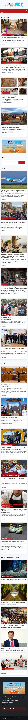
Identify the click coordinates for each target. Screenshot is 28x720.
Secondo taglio (9, 444)
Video (19, 475)
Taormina (11, 34)
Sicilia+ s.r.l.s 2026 (21, 718)
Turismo (3, 187)
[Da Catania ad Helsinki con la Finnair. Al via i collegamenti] (14, 338)
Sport (3, 381)
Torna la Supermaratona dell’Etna (9, 417)
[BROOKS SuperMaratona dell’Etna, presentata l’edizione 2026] (14, 374)
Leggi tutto (4, 45)
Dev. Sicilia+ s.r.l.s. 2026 (7, 704)
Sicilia (7, 34)
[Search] (26, 10)
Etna (15, 62)
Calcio (18, 504)
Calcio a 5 (3, 475)
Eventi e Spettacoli (10, 576)
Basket (14, 504)
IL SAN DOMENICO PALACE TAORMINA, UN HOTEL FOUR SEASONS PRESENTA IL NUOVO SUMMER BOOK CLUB (13, 256)
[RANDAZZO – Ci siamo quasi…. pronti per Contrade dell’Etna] (14, 307)
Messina (19, 62)
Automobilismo (9, 504)
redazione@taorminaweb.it (7, 702)
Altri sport (4, 504)
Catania (4, 34)
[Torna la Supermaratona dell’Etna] (14, 407)
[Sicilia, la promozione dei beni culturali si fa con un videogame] (14, 27)
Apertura (8, 62)
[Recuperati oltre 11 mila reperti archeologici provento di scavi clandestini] (14, 86)
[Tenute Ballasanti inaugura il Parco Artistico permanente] (14, 661)
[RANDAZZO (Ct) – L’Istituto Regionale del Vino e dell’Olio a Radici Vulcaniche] (14, 592)
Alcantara (4, 62)
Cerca (3, 157)
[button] (2, 10)
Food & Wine (4, 314)
